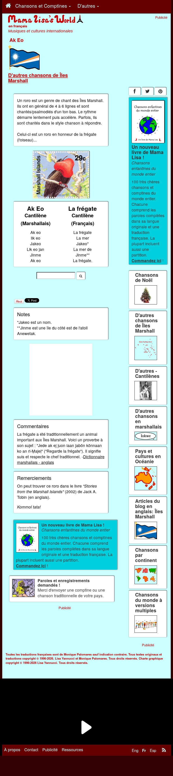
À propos (12, 749)
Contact (31, 749)
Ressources (72, 749)
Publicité (50, 749)
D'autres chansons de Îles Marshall (38, 77)
